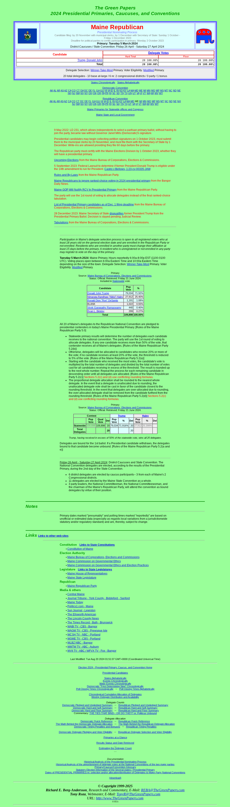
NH (69, 93)
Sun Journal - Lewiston (81, 610)
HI (106, 90)
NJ (73, 93)
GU (102, 90)
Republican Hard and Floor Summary (138, 710)
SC (114, 93)
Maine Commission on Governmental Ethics (94, 561)
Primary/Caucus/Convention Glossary (115, 767)
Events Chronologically (115, 680)
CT (78, 90)
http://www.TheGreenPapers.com (120, 798)
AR (58, 90)
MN (148, 90)
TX (126, 93)
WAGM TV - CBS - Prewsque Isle (87, 630)
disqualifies (117, 213)
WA (148, 93)
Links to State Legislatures (95, 569)
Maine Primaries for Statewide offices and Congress (115, 109)
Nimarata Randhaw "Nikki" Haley (105, 296)
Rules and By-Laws (66, 174)
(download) (115, 777)
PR (106, 93)
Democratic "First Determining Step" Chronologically (115, 686)
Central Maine (76, 594)
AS (62, 90)
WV (156, 93)
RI (110, 93)
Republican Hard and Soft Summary (137, 707)
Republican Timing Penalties (141, 726)
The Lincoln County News (83, 618)
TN (122, 93)
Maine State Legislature (81, 577)
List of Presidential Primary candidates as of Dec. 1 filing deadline (94, 204)
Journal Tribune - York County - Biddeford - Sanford (98, 598)
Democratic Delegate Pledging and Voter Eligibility (85, 732)
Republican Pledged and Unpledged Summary (143, 705)
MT (166, 90)
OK (95, 93)
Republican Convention (115, 98)
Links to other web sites (53, 535)
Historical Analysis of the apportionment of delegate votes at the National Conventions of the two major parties (115, 764)
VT (144, 93)
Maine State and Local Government (115, 114)
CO (74, 90)
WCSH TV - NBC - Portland (83, 634)
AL (54, 90)
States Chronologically (103, 82)
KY (124, 90)
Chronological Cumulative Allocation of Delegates (115, 694)
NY (86, 93)
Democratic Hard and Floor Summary (92, 710)
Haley (145, 415)
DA (82, 90)
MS (162, 90)
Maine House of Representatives (87, 573)
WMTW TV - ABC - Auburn (83, 646)
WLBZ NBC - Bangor (80, 642)
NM (78, 93)
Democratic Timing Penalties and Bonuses (97, 726)
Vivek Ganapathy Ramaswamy (104, 307)
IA (109, 90)
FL (94, 90)
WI (152, 93)
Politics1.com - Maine (80, 606)
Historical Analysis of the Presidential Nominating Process (115, 761)
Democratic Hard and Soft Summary (93, 707)
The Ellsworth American (81, 614)
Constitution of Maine (80, 548)
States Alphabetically (128, 82)
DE (90, 90)
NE (179, 90)
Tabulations (61, 222)
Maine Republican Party (82, 585)
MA (132, 90)
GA (98, 90)
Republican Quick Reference (134, 721)
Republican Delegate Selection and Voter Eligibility (145, 732)
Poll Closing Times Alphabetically (137, 689)
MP (157, 90)
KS (121, 90)
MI (144, 90)
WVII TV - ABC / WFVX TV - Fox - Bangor (91, 650)
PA (103, 93)
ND (175, 90)
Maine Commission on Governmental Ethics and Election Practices (108, 565)
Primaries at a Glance (115, 737)
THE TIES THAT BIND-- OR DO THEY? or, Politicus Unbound (123, 713)
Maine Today (75, 602)
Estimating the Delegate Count (115, 748)
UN (130, 93)
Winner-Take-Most (102, 70)
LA (128, 90)
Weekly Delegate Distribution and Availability (115, 697)
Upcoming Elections (66, 160)
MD (136, 90)
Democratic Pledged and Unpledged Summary (87, 705)
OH (90, 93)
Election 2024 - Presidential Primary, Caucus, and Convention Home (115, 667)
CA (69, 90)
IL (115, 90)
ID (112, 90)
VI (141, 93)
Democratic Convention (115, 87)
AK (51, 90)
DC (86, 90)
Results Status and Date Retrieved (115, 742)
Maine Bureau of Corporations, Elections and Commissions (120, 275)
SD (118, 93)
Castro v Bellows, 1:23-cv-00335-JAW (127, 169)
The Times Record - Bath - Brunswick (90, 622)
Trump (122, 415)
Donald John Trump (98, 293)
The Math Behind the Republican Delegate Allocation (146, 724)
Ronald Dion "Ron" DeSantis (102, 300)
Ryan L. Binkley (95, 311)
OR (99, 93)
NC (170, 90)
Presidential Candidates (115, 672)
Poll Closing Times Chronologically (94, 689)
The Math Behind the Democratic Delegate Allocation (84, 724)
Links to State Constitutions (97, 544)
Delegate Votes (158, 53)
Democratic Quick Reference (97, 721)
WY (161, 93)
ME (141, 90)
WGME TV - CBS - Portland (83, 638)
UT (134, 93)
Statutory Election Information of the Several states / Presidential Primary (115, 769)
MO (153, 90)
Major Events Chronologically (115, 683)
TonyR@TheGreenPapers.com (138, 794)
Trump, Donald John (89, 60)
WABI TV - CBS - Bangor (82, 626)
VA (138, 93)
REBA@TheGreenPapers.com (163, 790)
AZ (65, 90)
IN (117, 90)
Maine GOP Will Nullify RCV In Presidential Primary (85, 189)
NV (82, 93)
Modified (148, 70)
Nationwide (118, 281)
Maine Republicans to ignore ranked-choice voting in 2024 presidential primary (102, 180)
